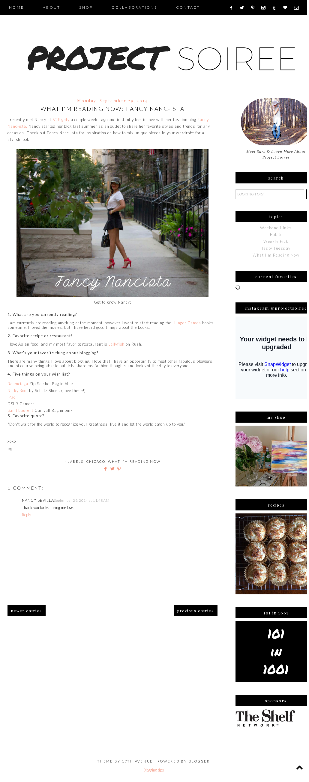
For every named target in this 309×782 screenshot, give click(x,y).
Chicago (95, 461)
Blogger (199, 761)
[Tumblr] (276, 7)
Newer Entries (26, 610)
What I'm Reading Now (134, 461)
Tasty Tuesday (276, 248)
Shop (86, 7)
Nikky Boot (18, 390)
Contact (188, 7)
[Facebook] (233, 7)
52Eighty (61, 119)
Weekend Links (276, 227)
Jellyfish (116, 344)
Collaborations (134, 7)
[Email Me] (298, 7)
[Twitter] (244, 7)
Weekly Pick (276, 241)
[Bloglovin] (287, 7)
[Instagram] (265, 7)
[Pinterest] (255, 7)
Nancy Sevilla (38, 500)
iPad (12, 397)
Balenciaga (18, 383)
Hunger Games (186, 322)
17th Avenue (137, 761)
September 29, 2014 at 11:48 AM (81, 500)
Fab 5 (276, 234)
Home (16, 7)
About (51, 7)
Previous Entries (195, 610)
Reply (26, 514)
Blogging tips (153, 770)
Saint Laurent (20, 410)
